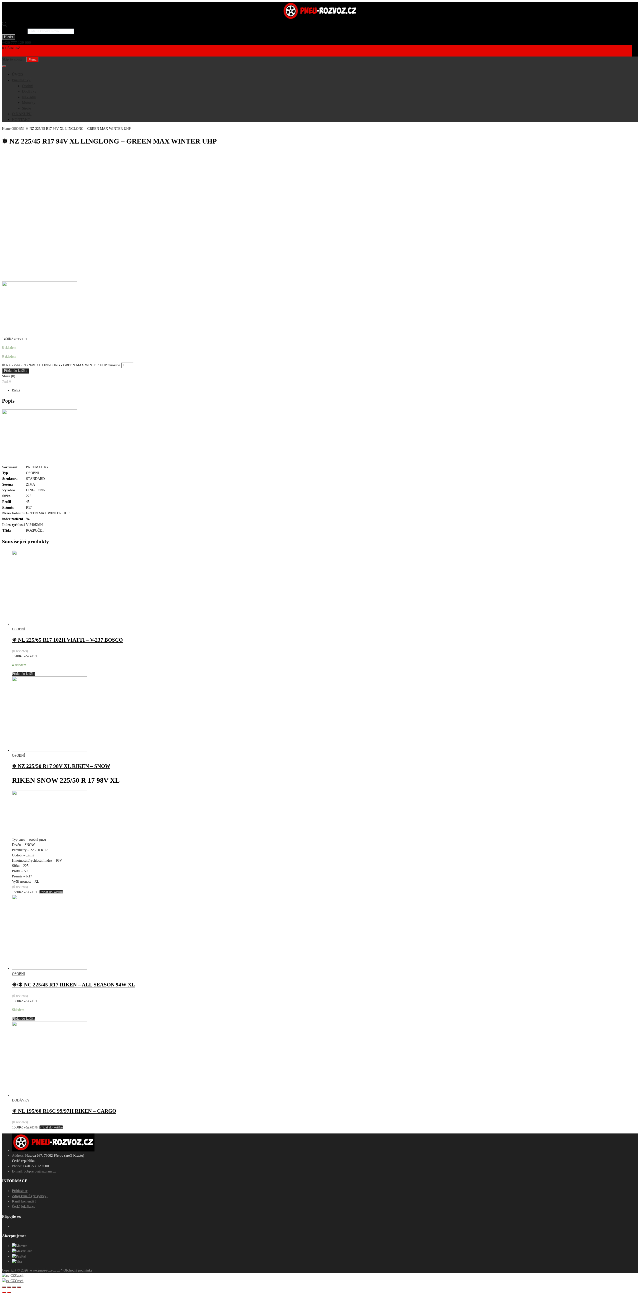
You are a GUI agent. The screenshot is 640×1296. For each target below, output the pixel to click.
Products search (14, 31)
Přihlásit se (20, 1191)
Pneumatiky (21, 80)
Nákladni (29, 97)
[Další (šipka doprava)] (9, 1292)
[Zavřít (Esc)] (4, 1287)
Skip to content (14, 59)
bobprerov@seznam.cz (40, 1171)
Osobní (27, 86)
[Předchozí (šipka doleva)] (4, 1292)
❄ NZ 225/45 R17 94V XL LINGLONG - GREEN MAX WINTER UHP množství (61, 365)
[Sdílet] (9, 1287)
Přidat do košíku (15, 371)
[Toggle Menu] (4, 66)
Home (6, 129)
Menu (32, 59)
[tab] (325, 390)
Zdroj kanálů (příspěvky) (30, 1196)
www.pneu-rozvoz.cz (45, 1270)
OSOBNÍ (18, 129)
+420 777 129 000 (16, 43)
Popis (16, 390)
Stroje (26, 108)
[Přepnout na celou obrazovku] (14, 1287)
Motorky (29, 103)
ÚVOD (17, 75)
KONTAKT (21, 120)
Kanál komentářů (24, 1201)
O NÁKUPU (22, 114)
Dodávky (29, 91)
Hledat (8, 37)
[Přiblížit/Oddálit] (19, 1287)
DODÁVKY (21, 1100)
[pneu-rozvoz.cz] (320, 19)
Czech (19, 1275)
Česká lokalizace (23, 1206)
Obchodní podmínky (78, 1270)
